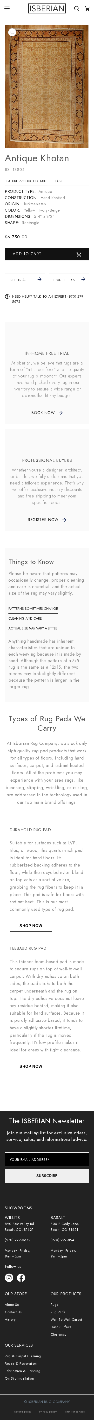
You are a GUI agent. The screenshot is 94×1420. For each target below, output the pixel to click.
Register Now (43, 519)
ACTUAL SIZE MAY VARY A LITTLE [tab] (32, 628)
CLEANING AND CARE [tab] (25, 618)
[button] (7, 8)
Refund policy (23, 1412)
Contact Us (13, 1312)
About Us (12, 1304)
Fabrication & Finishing (22, 1371)
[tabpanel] (47, 207)
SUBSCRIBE (47, 1176)
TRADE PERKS (64, 279)
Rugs (54, 1304)
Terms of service (74, 1412)
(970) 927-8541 (63, 1240)
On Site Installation (19, 1378)
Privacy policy (48, 1412)
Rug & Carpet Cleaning (23, 1356)
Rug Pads (58, 1312)
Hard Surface (61, 1327)
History (10, 1319)
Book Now (43, 412)
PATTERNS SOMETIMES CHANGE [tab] (33, 608)
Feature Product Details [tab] (26, 181)
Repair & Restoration (21, 1363)
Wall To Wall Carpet (66, 1319)
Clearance (59, 1334)
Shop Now (31, 926)
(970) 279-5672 (17, 1240)
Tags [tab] (59, 181)
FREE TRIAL (18, 279)
